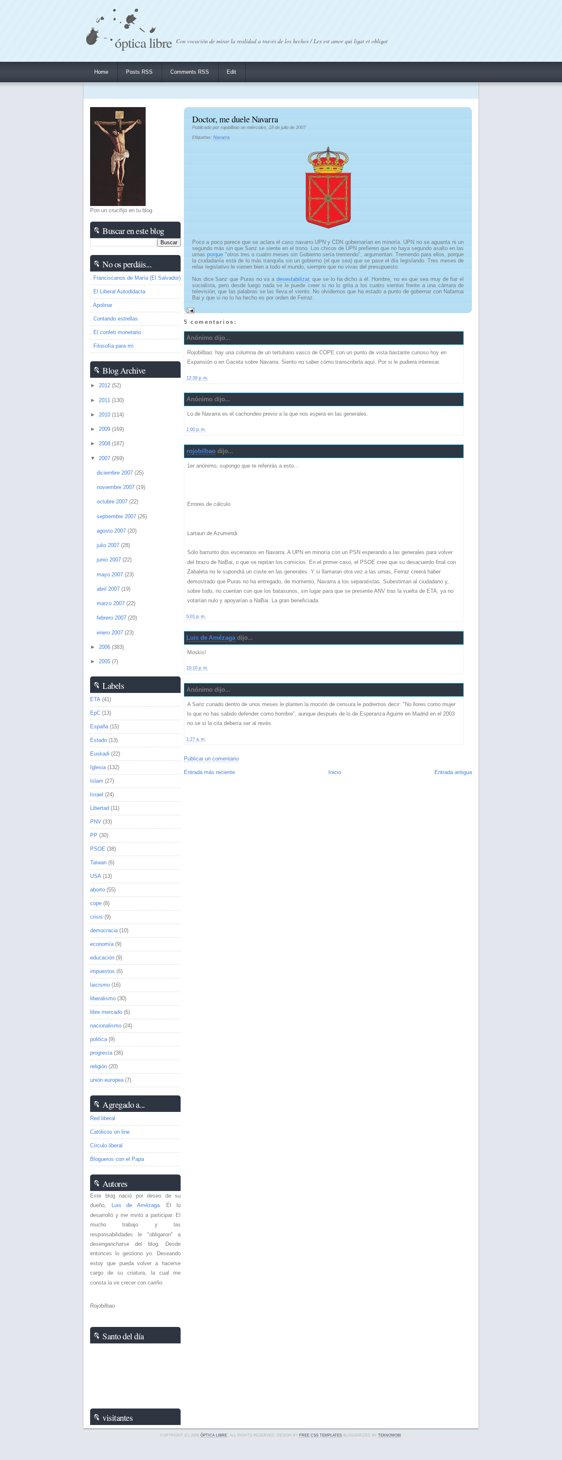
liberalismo (103, 998)
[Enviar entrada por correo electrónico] (189, 310)
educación (102, 958)
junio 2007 (110, 560)
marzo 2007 (111, 603)
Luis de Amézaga (210, 637)
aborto (97, 890)
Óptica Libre (143, 42)
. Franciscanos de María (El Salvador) (135, 278)
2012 (105, 385)
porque (215, 254)
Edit (231, 72)
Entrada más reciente (209, 772)
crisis (96, 917)
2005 (105, 661)
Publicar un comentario (211, 759)
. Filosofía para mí (112, 346)
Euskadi (99, 754)
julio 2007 (109, 545)
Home (101, 72)
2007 (105, 458)
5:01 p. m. (196, 616)
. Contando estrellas (114, 319)
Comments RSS (189, 72)
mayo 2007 (111, 574)
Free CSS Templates (320, 1435)
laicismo (100, 985)
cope (96, 903)
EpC (95, 713)
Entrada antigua (453, 772)
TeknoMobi (389, 1435)
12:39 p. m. (197, 377)
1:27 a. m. (196, 739)
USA (95, 876)
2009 (105, 429)
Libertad (99, 808)
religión (98, 1066)
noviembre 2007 (116, 487)
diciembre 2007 (116, 473)
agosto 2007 (112, 531)
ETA (95, 699)
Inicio (334, 772)
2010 (105, 415)
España (99, 726)
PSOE (97, 849)
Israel (96, 794)
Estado (98, 740)
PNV (95, 822)
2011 (105, 400)
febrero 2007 (112, 618)
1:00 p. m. (196, 429)
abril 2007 (109, 589)
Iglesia (98, 767)
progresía (101, 1053)
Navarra (221, 137)
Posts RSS (139, 72)
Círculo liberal (106, 1145)
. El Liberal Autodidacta (117, 291)
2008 (105, 443)
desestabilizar (292, 279)
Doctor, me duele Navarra (235, 119)
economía (102, 944)
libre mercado (106, 1012)
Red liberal (102, 1118)
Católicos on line (110, 1132)
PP (94, 835)
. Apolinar (101, 305)
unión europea (106, 1080)
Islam (96, 781)
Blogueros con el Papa (117, 1159)
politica (98, 1039)
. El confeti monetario (115, 332)
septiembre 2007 (117, 516)
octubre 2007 (113, 501)
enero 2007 (111, 632)
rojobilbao (201, 450)
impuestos (102, 971)
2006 (105, 647)
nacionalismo (105, 1025)
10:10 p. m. (197, 667)
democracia (104, 930)
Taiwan (98, 862)
